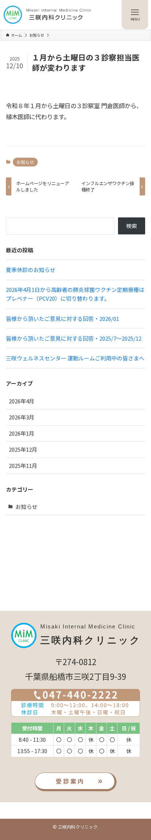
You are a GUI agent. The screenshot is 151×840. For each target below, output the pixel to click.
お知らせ (25, 162)
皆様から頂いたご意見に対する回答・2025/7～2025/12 (73, 338)
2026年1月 (21, 433)
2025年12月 (23, 449)
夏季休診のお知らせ (30, 270)
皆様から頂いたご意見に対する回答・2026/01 (62, 318)
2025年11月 (23, 465)
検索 (131, 226)
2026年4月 (21, 401)
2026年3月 (21, 417)
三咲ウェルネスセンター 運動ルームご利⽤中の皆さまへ (75, 358)
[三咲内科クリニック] (47, 14)
